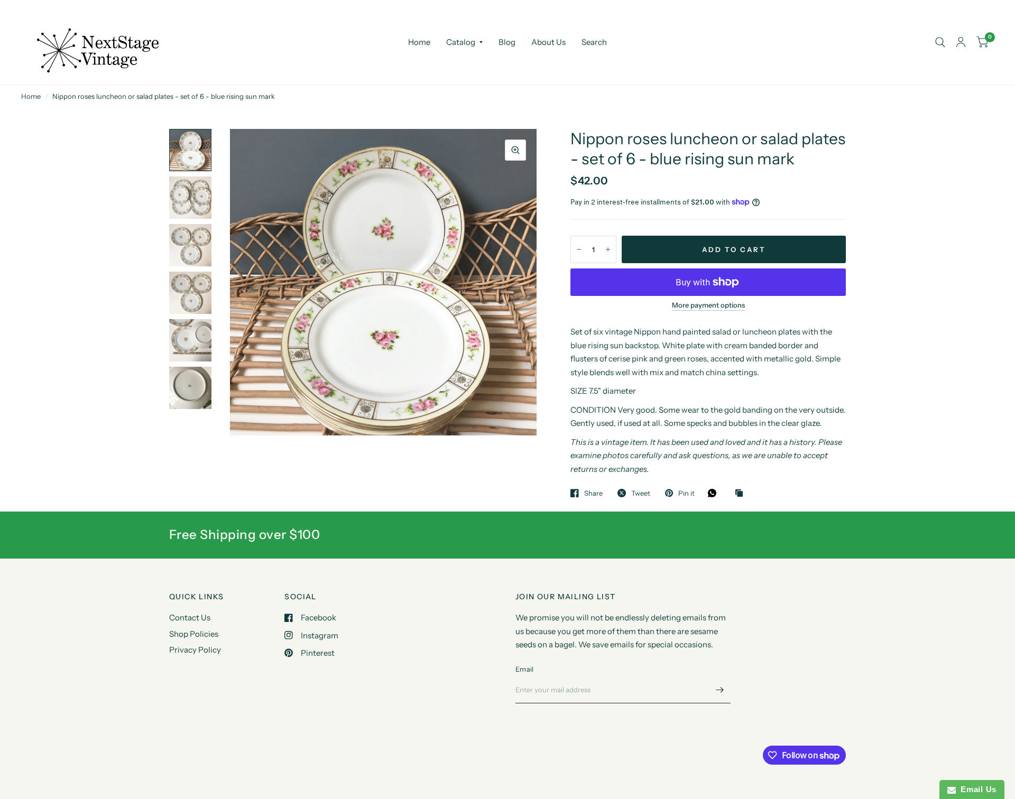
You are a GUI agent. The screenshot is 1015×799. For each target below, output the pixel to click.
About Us (548, 42)
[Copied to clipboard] (742, 493)
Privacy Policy (195, 650)
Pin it (686, 493)
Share (593, 493)
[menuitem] (419, 42)
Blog (507, 42)
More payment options (708, 305)
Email (524, 669)
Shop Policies (193, 634)
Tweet (640, 493)
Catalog (460, 42)
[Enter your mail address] (720, 689)
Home (419, 42)
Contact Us (189, 617)
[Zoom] (515, 150)
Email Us (976, 789)
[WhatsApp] (715, 493)
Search (594, 42)
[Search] (940, 42)
